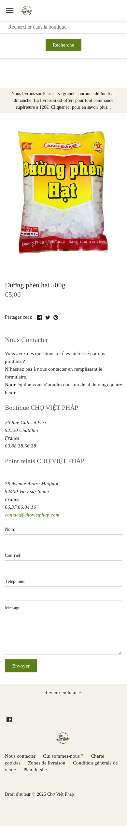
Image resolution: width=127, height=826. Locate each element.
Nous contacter (20, 756)
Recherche (63, 45)
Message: (13, 607)
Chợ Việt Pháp (60, 794)
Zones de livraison (46, 762)
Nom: (10, 529)
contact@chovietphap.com (32, 514)
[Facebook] (9, 719)
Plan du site (35, 769)
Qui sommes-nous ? (63, 756)
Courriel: (13, 555)
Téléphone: (15, 581)
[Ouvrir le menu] (10, 11)
